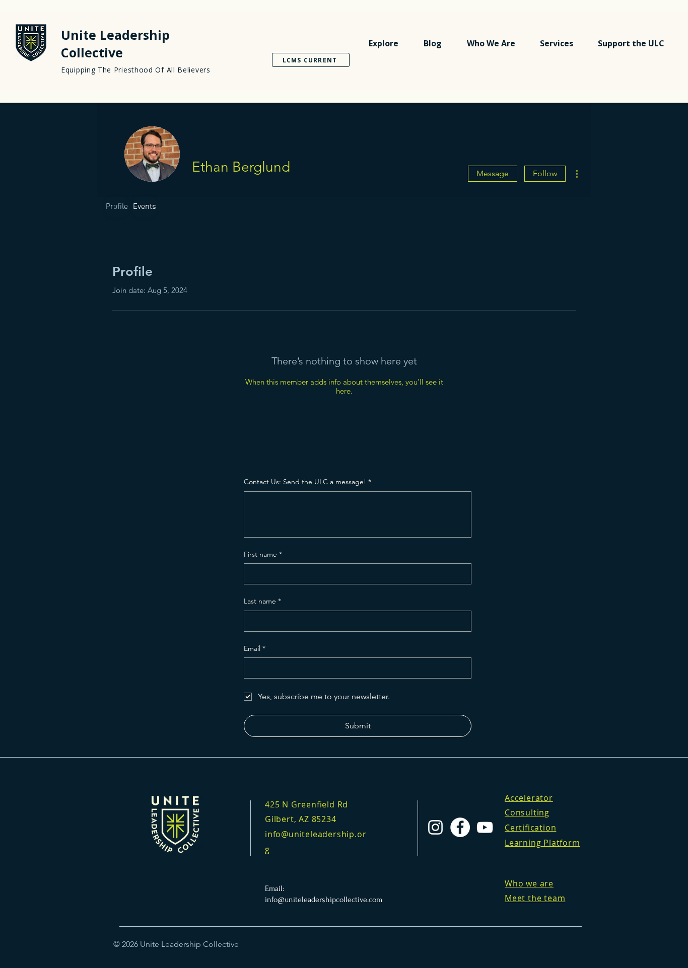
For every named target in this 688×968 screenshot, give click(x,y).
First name (263, 554)
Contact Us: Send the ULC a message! (307, 481)
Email (254, 648)
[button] (383, 43)
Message (492, 173)
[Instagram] (435, 827)
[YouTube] (485, 827)
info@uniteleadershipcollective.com (323, 899)
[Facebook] (460, 827)
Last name (262, 601)
